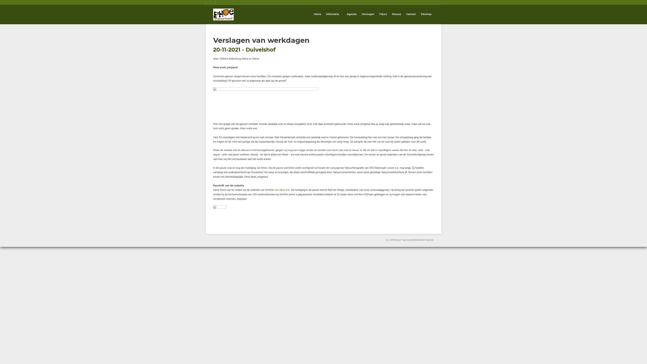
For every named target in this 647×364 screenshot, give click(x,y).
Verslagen (368, 14)
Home (317, 14)
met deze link (282, 190)
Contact (411, 14)
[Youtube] (213, 2)
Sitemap (426, 14)
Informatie (332, 14)
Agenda (352, 14)
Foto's (383, 14)
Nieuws (396, 14)
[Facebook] (208, 2)
